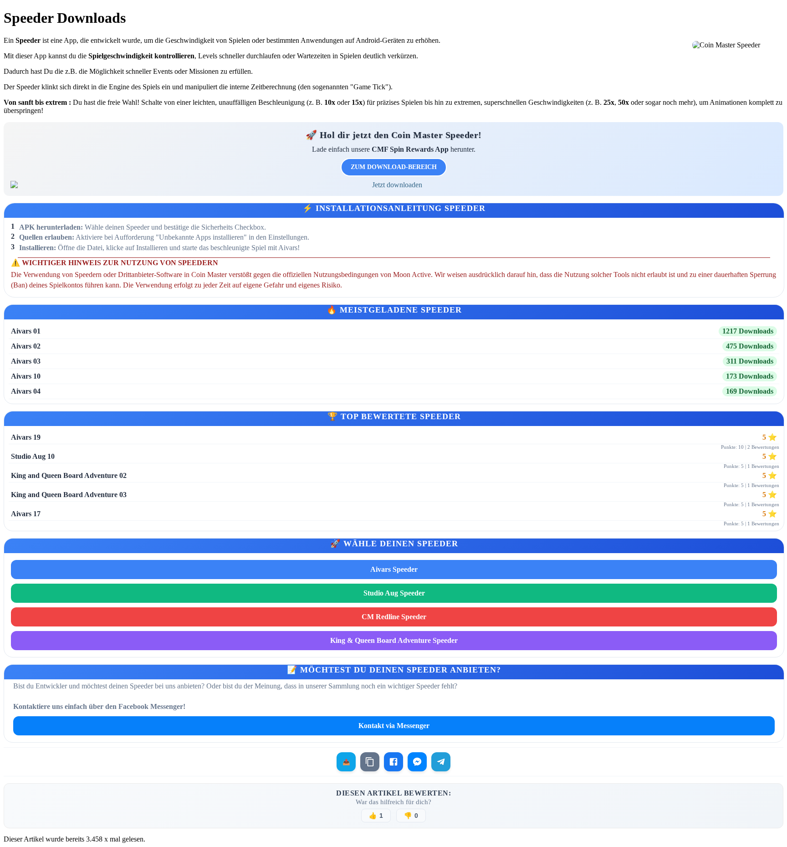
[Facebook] (393, 761)
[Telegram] (440, 761)
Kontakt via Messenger (393, 725)
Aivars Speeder (394, 569)
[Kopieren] (369, 761)
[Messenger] (417, 761)
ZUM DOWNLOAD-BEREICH (394, 167)
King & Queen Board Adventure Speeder (394, 640)
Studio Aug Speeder (394, 593)
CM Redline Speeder (394, 617)
